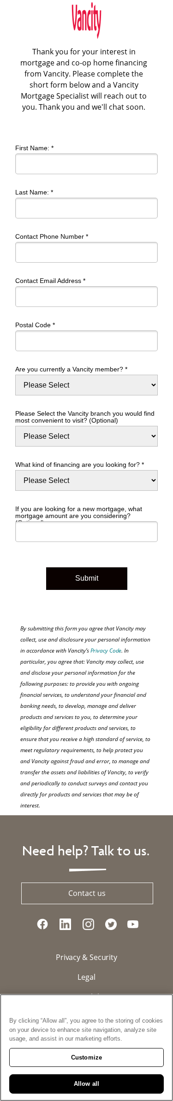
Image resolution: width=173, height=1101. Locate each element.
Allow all (86, 1083)
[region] (86, 1047)
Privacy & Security (86, 957)
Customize (86, 1057)
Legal (86, 977)
